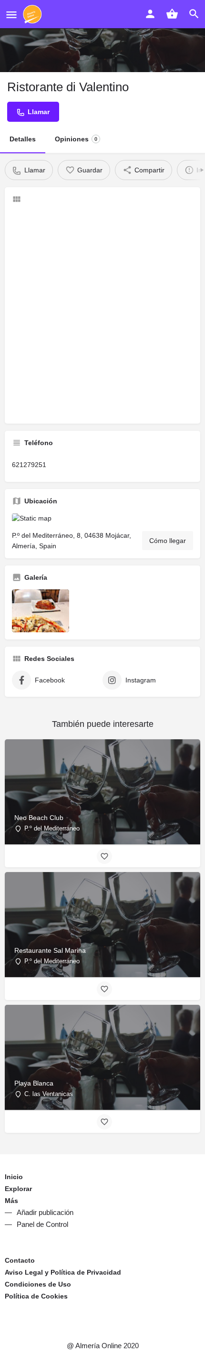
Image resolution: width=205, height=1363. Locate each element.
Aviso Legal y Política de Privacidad (63, 1272)
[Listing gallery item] (40, 610)
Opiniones (76, 139)
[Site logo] (33, 14)
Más (11, 1200)
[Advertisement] (102, 313)
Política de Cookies (36, 1296)
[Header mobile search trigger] (194, 14)
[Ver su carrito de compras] (172, 14)
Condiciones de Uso (38, 1284)
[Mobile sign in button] (150, 14)
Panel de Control (42, 1224)
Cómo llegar (167, 540)
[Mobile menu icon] (11, 14)
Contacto (20, 1260)
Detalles (23, 139)
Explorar (18, 1189)
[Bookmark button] (104, 856)
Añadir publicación (45, 1212)
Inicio (14, 1177)
